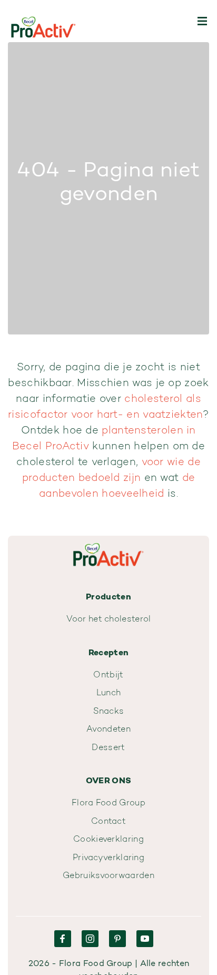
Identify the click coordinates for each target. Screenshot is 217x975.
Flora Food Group (108, 803)
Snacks (108, 711)
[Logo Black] (43, 21)
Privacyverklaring (108, 858)
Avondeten (108, 729)
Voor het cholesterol (108, 619)
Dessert (108, 748)
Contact (108, 822)
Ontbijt (108, 675)
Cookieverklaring (108, 839)
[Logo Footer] (108, 542)
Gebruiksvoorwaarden (108, 876)
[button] (202, 21)
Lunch (108, 693)
